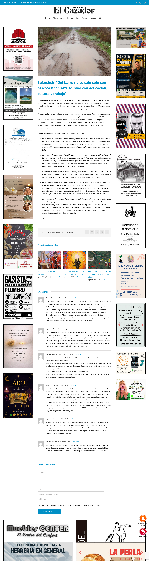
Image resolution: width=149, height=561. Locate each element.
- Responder (73, 298)
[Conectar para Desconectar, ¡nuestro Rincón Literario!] (74, 252)
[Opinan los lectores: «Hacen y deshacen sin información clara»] (99, 252)
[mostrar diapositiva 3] (139, 559)
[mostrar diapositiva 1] (136, 559)
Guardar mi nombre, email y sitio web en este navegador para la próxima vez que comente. (71, 505)
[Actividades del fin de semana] (49, 252)
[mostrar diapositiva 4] (141, 559)
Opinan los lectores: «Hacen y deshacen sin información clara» (99, 274)
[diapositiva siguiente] (30, 397)
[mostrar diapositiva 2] (137, 559)
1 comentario (56, 277)
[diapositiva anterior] (7, 397)
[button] (100, 17)
